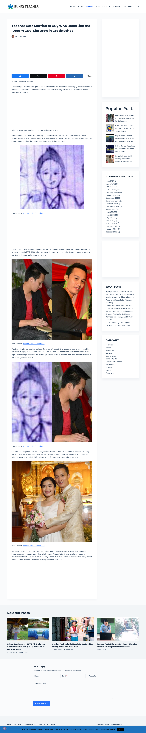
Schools (109, 367)
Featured (109, 345)
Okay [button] (120, 730)
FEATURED (127, 6)
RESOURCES (114, 6)
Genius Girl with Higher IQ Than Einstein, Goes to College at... (124, 118)
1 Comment (23, 652)
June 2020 (110, 181)
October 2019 (111, 203)
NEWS (80, 6)
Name (38, 676)
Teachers (110, 373)
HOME (73, 6)
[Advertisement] (52, 57)
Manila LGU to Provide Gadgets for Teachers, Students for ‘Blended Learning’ (120, 300)
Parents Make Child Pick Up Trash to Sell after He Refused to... (124, 159)
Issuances (110, 350)
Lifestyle (109, 353)
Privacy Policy (30, 725)
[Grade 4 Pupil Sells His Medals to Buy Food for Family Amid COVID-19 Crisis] (73, 629)
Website (92, 676)
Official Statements (114, 362)
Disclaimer (18, 725)
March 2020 (111, 189)
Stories (23, 36)
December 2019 (112, 198)
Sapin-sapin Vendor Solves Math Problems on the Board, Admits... (124, 139)
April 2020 (110, 187)
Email (64, 676)
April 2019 (109, 220)
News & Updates (112, 359)
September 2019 (112, 206)
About (53, 725)
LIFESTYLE (100, 6)
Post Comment (41, 703)
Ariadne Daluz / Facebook (33, 213)
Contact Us (44, 725)
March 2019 (110, 223)
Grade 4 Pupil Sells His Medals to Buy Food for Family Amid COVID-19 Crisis (120, 317)
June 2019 (110, 215)
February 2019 (111, 226)
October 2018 (111, 232)
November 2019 (112, 201)
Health (108, 347)
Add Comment (41, 683)
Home (9, 725)
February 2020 (112, 192)
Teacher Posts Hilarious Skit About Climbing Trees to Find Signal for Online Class (117, 645)
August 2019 (110, 209)
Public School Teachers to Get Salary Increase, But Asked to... (125, 149)
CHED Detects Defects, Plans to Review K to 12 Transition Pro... (125, 128)
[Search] (138, 6)
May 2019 (109, 218)
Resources (110, 364)
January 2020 (111, 195)
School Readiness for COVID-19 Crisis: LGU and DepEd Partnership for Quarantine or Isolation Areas (120, 308)
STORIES (89, 6)
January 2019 (111, 229)
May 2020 (110, 184)
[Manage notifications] (4, 728)
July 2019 (109, 212)
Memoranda (111, 356)
